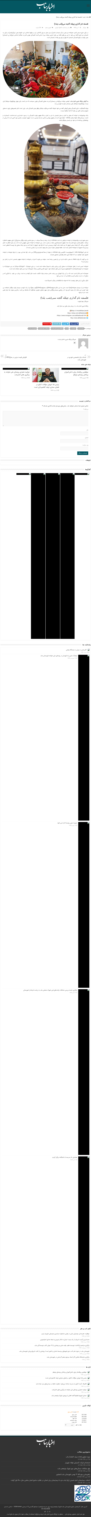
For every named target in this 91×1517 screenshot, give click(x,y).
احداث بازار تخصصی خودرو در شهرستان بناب (76, 357)
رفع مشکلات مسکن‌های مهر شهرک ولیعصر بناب (73, 1468)
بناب (84, 17)
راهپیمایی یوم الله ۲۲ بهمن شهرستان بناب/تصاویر (73, 1474)
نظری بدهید (48, 28)
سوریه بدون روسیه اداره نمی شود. (67, 823)
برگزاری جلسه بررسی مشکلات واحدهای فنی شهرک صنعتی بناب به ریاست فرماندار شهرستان (50, 990)
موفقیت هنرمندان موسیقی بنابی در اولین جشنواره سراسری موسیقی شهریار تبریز (65, 1334)
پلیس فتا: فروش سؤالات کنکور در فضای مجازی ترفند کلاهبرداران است (46, 386)
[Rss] (50, 1511)
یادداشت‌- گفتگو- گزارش (61, 28)
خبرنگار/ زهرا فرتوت (44, 329)
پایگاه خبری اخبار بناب (57, 329)
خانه (87, 17)
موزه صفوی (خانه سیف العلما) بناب (78, 1457)
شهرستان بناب (32, 329)
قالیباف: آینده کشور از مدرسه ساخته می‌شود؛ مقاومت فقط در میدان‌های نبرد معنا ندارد (61, 1384)
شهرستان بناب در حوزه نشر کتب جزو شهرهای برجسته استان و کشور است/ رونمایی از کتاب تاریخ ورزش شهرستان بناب (54, 1351)
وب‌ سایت (85, 445)
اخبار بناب (81, 329)
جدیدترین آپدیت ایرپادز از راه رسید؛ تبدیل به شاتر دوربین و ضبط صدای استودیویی (64, 1339)
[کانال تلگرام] (45, 1511)
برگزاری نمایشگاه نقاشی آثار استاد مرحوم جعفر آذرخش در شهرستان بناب (68, 1357)
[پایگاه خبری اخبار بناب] (45, 6)
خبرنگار (84, 28)
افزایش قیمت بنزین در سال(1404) (16, 356)
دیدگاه (85, 409)
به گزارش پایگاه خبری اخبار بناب (79, 101)
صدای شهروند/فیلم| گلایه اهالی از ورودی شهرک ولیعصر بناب (68, 1395)
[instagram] (47, 1511)
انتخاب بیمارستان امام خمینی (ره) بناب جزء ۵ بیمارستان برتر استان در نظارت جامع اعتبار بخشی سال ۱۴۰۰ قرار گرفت (50, 1480)
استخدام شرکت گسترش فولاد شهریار (77, 1462)
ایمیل (86, 437)
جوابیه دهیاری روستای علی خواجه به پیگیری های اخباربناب (17, 373)
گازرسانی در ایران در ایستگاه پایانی (76, 650)
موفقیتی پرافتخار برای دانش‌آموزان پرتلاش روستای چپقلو (76, 373)
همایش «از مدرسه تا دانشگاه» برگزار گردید (64, 1157)
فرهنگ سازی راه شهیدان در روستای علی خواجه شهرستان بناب (58, 656)
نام (87, 430)
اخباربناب (73, 329)
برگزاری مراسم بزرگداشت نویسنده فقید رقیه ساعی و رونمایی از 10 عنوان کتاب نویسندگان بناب (62, 1345)
